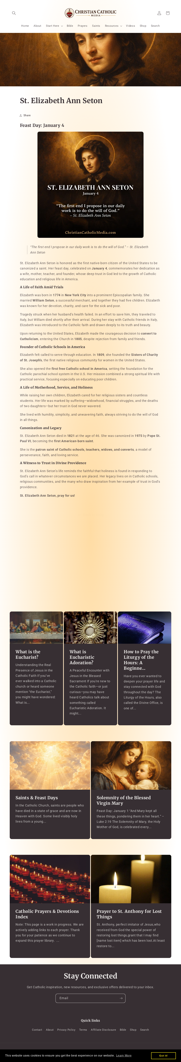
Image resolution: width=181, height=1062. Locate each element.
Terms (83, 1029)
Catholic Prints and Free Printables (90, 583)
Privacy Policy (66, 1029)
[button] (14, 13)
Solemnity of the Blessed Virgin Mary (124, 800)
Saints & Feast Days (37, 797)
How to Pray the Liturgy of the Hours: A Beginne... (141, 660)
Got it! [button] (163, 1055)
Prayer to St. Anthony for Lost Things (129, 914)
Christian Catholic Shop (90, 572)
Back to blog (93, 515)
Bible (123, 1029)
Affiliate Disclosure (103, 1029)
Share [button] (27, 115)
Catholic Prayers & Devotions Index (47, 914)
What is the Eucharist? (28, 654)
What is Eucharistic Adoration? (82, 657)
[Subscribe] (121, 998)
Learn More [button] (124, 1055)
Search (144, 1029)
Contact (37, 1029)
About (50, 1029)
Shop (133, 1029)
